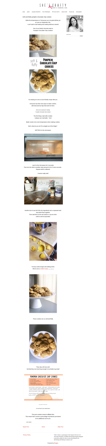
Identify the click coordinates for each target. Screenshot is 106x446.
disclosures (79, 11)
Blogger (56, 443)
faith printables (46, 11)
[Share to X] (28, 422)
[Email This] (26, 422)
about (28, 11)
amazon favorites (36, 11)
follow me (71, 11)
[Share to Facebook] (29, 422)
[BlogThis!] (27, 422)
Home (43, 426)
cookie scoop (44, 268)
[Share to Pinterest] (30, 422)
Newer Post (26, 426)
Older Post (60, 426)
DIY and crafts (55, 11)
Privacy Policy (27, 435)
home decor (64, 11)
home (23, 11)
